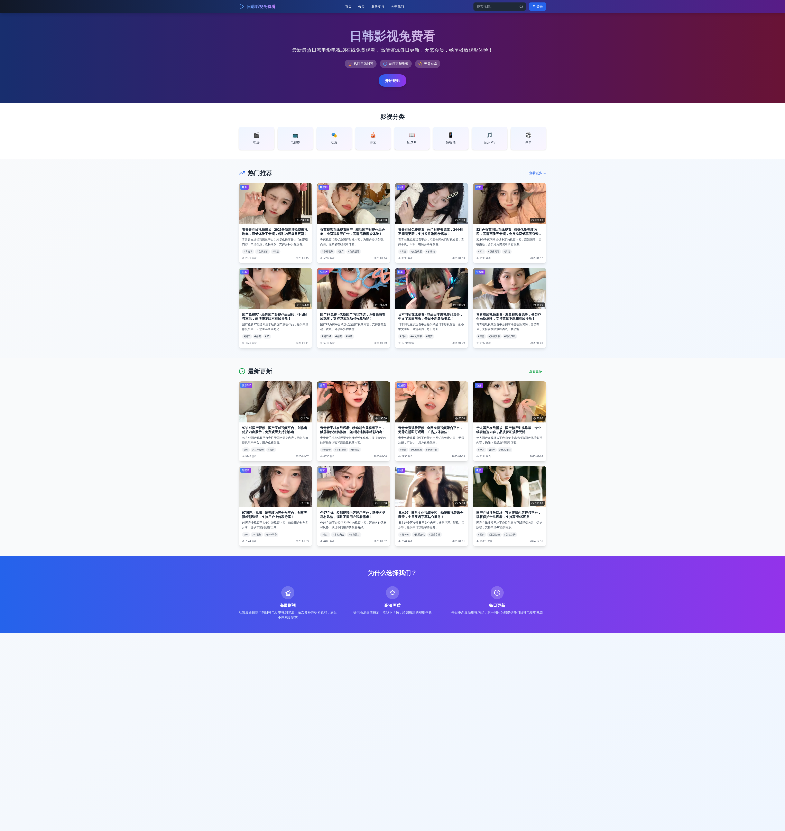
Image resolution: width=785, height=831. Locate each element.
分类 (361, 6)
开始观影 (392, 80)
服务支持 (377, 6)
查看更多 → (537, 173)
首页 (348, 6)
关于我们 (397, 6)
